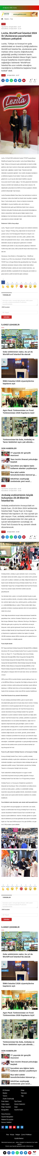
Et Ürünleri (6, 1090)
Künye (12, 1134)
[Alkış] (8, 283)
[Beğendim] (3, 283)
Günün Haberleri (19, 1104)
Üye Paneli (17, 1101)
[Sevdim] (12, 283)
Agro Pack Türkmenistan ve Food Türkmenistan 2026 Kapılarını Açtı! (18, 411)
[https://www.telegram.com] (22, 1127)
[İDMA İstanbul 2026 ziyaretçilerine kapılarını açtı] (19, 368)
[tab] (6, 295)
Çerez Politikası (26, 1134)
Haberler (6, 19)
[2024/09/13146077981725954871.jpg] (19, 838)
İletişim (18, 1134)
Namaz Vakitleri (6, 1122)
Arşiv (16, 1107)
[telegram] (15, 80)
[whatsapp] (11, 80)
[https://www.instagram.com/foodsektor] (10, 1127)
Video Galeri (5, 1104)
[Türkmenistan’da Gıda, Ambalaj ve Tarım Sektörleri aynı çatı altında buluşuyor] (19, 427)
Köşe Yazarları (6, 1107)
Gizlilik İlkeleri (18, 1138)
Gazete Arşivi (18, 1110)
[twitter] (7, 80)
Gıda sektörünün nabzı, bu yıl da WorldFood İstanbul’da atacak (18, 353)
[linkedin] (19, 80)
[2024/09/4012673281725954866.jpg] (19, 863)
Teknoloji (24, 1093)
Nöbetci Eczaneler (7, 1119)
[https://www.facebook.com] (14, 1127)
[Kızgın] (21, 283)
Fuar (11, 19)
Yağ (22, 1096)
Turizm (5, 1096)
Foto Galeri (5, 1101)
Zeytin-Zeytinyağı (8, 1098)
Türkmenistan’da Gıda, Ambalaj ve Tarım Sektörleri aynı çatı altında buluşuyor (18, 440)
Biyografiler (5, 1110)
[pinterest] (23, 80)
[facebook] (3, 80)
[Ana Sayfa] (2, 19)
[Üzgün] (35, 283)
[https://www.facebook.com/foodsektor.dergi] (2, 1127)
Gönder (6, 317)
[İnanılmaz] (30, 283)
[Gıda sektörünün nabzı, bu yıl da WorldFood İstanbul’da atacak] (19, 339)
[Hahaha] (26, 283)
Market (5, 1093)
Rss (7, 1134)
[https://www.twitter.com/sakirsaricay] (6, 1127)
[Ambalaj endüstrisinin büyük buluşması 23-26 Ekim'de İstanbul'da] (19, 556)
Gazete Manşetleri (7, 1117)
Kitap (22, 1090)
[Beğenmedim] (17, 283)
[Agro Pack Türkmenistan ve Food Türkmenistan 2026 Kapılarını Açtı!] (19, 397)
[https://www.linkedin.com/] (18, 1127)
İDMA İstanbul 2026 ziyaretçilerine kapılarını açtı (18, 382)
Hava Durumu (5, 1114)
